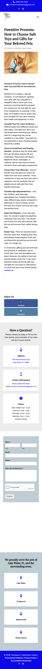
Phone (7, 460)
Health (29, 48)
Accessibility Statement (21, 661)
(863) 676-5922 (24, 384)
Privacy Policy (30, 658)
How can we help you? (14, 468)
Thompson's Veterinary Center (16, 48)
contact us (8, 270)
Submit (10, 496)
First (6, 448)
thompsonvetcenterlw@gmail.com (23, 386)
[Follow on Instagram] (23, 8)
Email (7, 452)
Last (23, 448)
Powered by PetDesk (14, 658)
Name (8, 442)
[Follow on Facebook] (19, 8)
